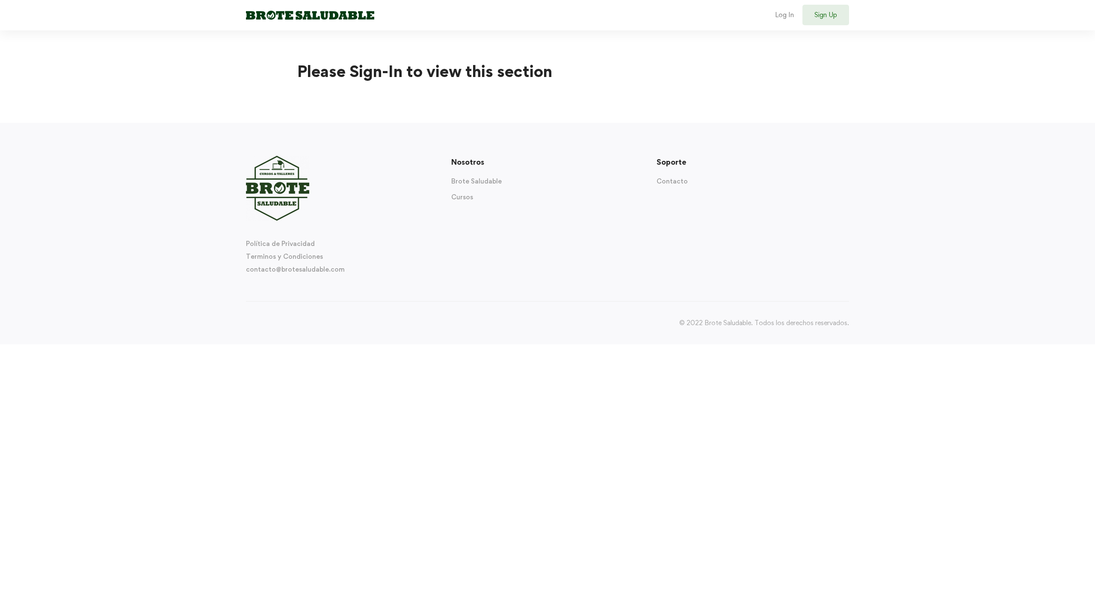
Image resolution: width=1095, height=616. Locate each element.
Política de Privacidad (280, 244)
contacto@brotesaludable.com (295, 269)
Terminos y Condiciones (284, 256)
